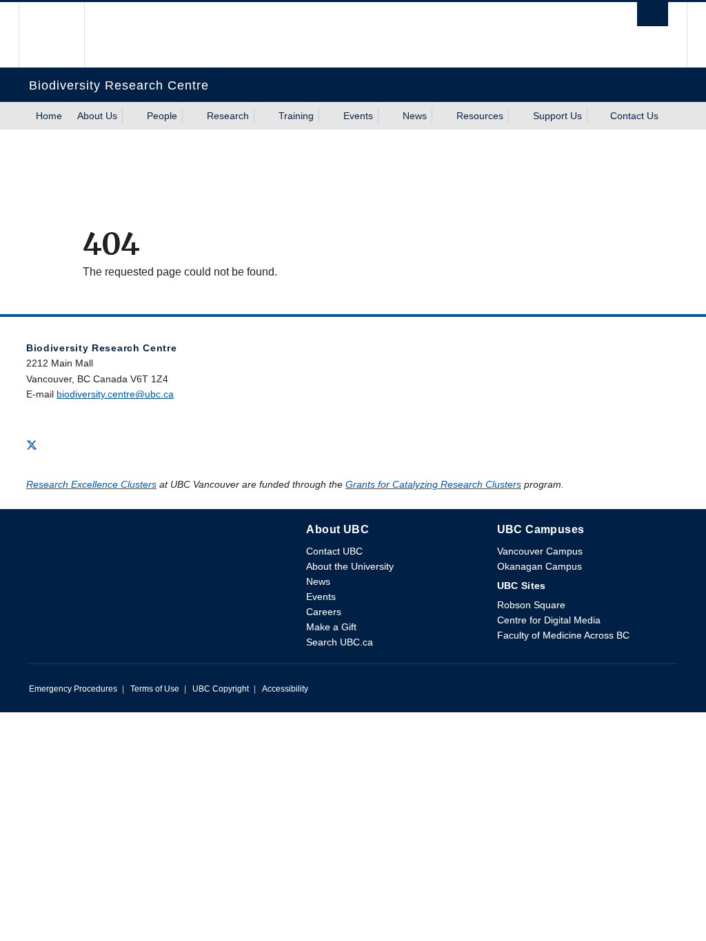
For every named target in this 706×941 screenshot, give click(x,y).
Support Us (557, 115)
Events (358, 115)
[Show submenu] (130, 115)
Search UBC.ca (339, 642)
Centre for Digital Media (549, 619)
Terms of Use (154, 689)
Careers (323, 611)
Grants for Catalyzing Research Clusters (433, 484)
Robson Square (531, 604)
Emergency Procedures (73, 689)
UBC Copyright (220, 689)
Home (49, 115)
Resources (479, 115)
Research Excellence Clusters (91, 484)
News (415, 115)
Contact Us (634, 115)
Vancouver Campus (540, 551)
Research (228, 115)
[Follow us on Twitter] (31, 444)
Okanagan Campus (539, 566)
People (162, 115)
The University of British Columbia (61, 35)
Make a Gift (331, 626)
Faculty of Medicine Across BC (563, 635)
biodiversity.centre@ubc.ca (115, 394)
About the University (350, 566)
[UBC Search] (652, 18)
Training (296, 115)
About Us (97, 115)
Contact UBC (334, 551)
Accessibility (285, 689)
